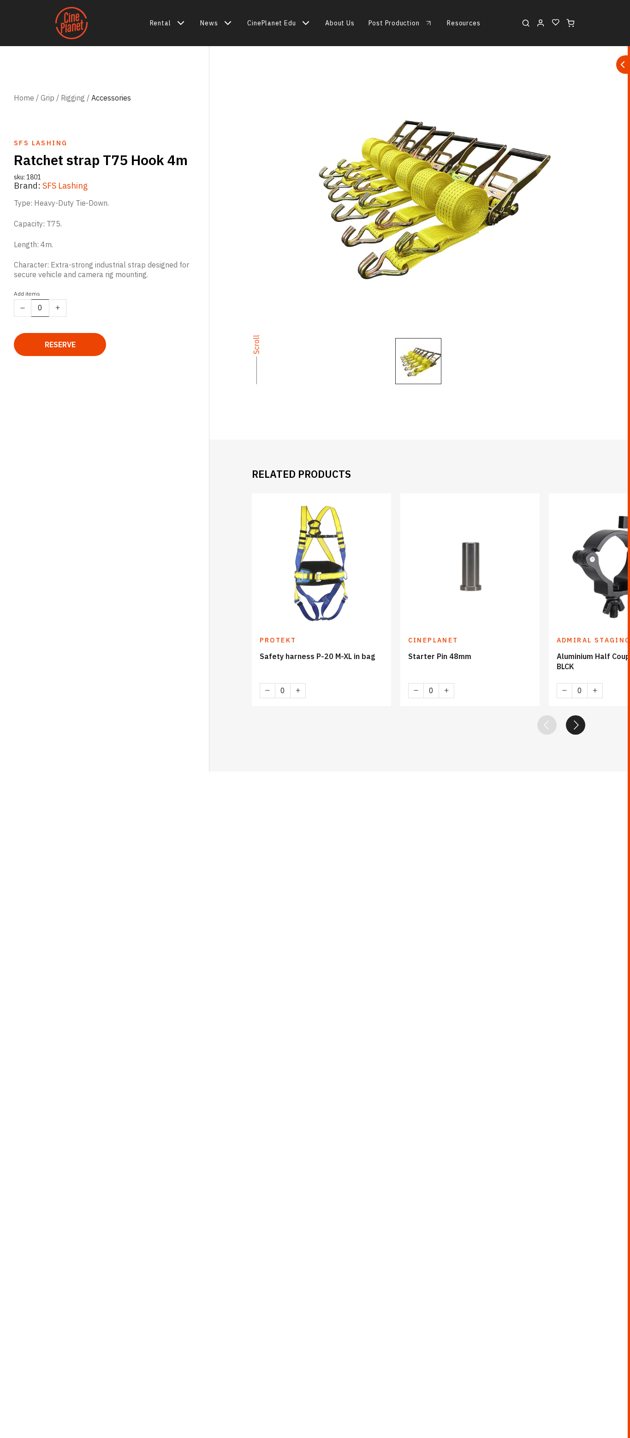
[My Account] (540, 23)
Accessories (111, 97)
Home (24, 97)
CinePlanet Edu (271, 23)
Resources (463, 23)
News (209, 23)
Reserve (60, 344)
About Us (339, 23)
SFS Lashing (65, 185)
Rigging (73, 97)
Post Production (394, 23)
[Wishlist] (556, 23)
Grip (47, 97)
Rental (160, 23)
